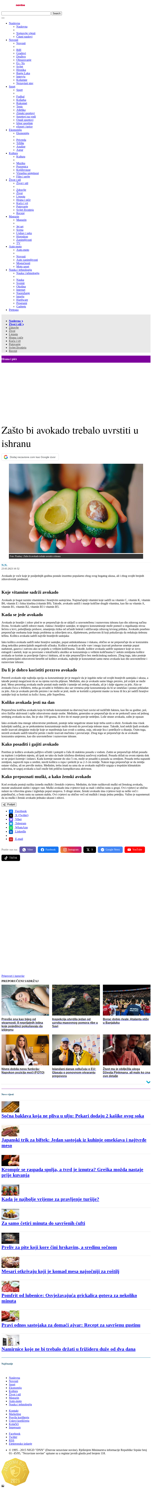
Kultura (13, 153)
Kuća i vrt (15, 340)
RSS (11, 1440)
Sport (12, 86)
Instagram (73, 849)
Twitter (13, 1437)
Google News (113, 849)
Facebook (20, 811)
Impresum (15, 1427)
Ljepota (13, 334)
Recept (13, 350)
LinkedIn (20, 831)
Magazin (14, 216)
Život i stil (15, 179)
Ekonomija (15, 129)
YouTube (137, 849)
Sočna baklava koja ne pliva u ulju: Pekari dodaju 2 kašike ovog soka (72, 1115)
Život (12, 330)
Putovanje (15, 344)
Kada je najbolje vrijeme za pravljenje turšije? (50, 1199)
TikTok (13, 857)
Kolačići (14, 1424)
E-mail (18, 838)
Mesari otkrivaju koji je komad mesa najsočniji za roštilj (60, 1271)
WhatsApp (21, 827)
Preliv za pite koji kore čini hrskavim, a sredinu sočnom (59, 1247)
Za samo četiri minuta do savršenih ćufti (43, 1223)
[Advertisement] (76, 390)
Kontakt (13, 1410)
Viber (18, 819)
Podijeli (10, 804)
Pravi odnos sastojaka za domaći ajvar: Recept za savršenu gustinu (70, 1325)
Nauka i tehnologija (20, 269)
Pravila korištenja (19, 1417)
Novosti (13, 39)
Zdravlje (14, 327)
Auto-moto (15, 246)
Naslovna (14, 23)
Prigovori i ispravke (12, 975)
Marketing (15, 1414)
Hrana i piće (16, 337)
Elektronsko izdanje (20, 1443)
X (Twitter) (21, 815)
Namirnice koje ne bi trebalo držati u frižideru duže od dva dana (68, 1349)
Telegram (20, 823)
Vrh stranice (12, 1371)
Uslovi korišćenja (19, 1420)
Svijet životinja (17, 347)
